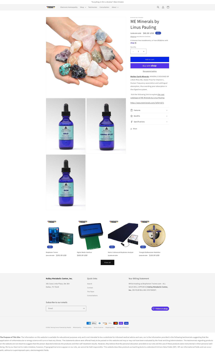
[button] (83, 7)
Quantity (133, 47)
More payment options (150, 71)
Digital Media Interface (84, 252)
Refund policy (77, 327)
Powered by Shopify (65, 327)
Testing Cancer (55, 327)
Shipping (133, 36)
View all (107, 262)
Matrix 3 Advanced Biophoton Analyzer (120, 252)
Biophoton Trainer (52, 252)
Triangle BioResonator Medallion (149, 252)
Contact (90, 288)
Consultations (92, 295)
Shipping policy (110, 327)
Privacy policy (87, 327)
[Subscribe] (83, 308)
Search (89, 284)
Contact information (123, 327)
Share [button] (135, 129)
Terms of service (98, 327)
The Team (90, 292)
